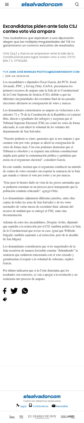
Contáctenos (40, 406)
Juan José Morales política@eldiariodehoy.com (44, 72)
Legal (23, 406)
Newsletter (62, 406)
